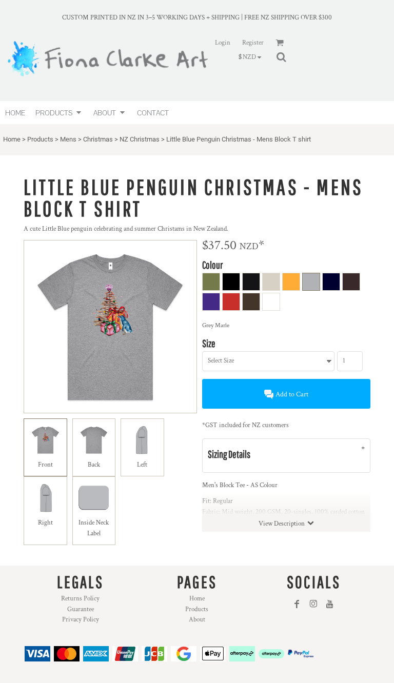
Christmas (98, 139)
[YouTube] (330, 604)
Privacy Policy (80, 619)
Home (12, 139)
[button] (59, 112)
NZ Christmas (140, 139)
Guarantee (80, 609)
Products (40, 139)
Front (45, 464)
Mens (68, 139)
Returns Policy (80, 598)
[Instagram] (313, 604)
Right (45, 522)
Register (253, 42)
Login (222, 42)
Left (142, 464)
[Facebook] (297, 604)
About (197, 619)
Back (94, 464)
